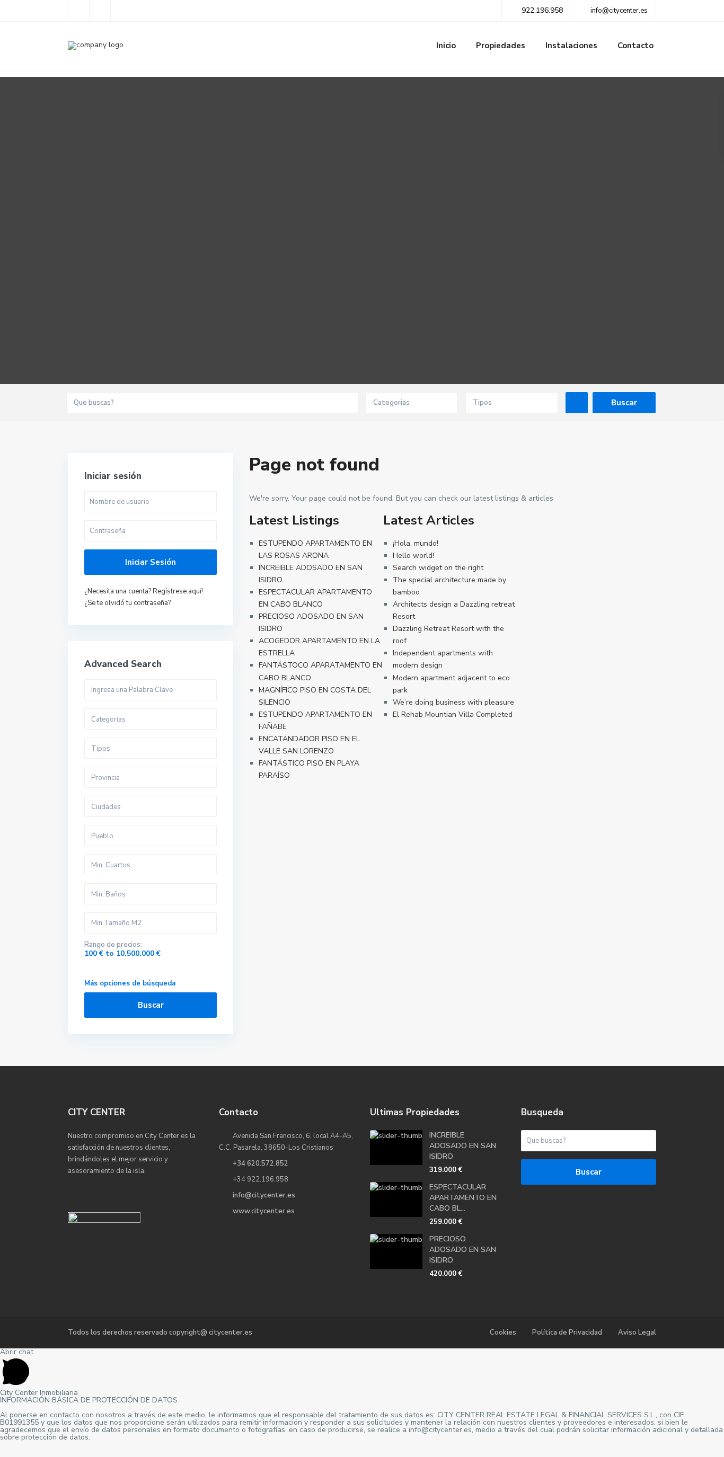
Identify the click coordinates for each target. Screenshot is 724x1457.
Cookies (503, 1332)
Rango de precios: (113, 944)
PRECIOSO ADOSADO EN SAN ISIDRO (462, 1249)
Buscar (151, 1005)
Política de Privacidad (567, 1332)
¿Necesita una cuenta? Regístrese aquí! (143, 591)
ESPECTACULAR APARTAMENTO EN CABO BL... (463, 1197)
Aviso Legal (637, 1332)
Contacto (635, 45)
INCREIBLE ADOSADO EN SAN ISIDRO (462, 1145)
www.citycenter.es (264, 1211)
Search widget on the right (438, 568)
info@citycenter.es (264, 1195)
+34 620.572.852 (260, 1163)
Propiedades (500, 45)
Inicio (446, 45)
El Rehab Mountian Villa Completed (453, 714)
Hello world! (413, 555)
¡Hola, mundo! (415, 543)
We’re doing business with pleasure (453, 702)
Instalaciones (571, 45)
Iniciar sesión (150, 562)
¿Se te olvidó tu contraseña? (127, 603)
